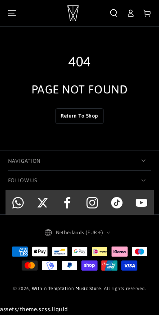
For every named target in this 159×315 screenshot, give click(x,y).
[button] (113, 13)
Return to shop (79, 116)
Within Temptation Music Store (66, 288)
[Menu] (11, 13)
